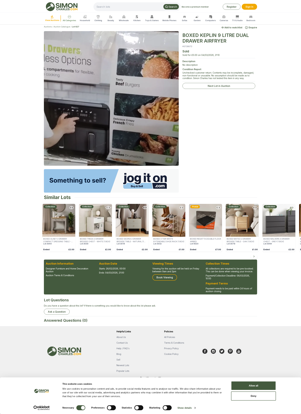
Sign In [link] (249, 6)
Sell (118, 359)
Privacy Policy (171, 348)
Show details (184, 407)
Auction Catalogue (62, 27)
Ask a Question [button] (57, 311)
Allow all (253, 385)
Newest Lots (122, 365)
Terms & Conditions (174, 342)
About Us (121, 337)
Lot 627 (75, 27)
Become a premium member (195, 6)
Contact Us (122, 342)
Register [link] (232, 6)
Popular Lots (122, 371)
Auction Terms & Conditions (60, 275)
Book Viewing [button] (164, 277)
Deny (253, 396)
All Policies (169, 337)
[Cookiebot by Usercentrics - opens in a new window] (41, 408)
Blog (118, 354)
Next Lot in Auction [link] (219, 85)
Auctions (48, 27)
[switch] (111, 407)
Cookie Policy (171, 354)
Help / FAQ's (122, 348)
